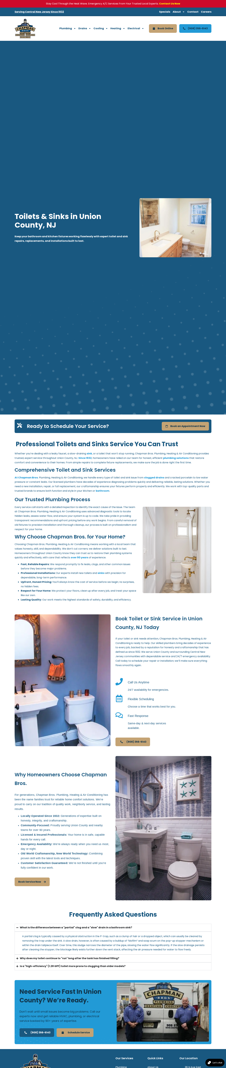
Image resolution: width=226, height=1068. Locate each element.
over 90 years (79, 557)
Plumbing (65, 28)
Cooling (98, 28)
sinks (101, 573)
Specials (164, 12)
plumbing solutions (176, 458)
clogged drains (154, 477)
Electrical (134, 28)
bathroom (102, 491)
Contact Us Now (169, 3)
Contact (192, 12)
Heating (115, 28)
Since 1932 (85, 458)
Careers (206, 12)
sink (89, 453)
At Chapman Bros (26, 477)
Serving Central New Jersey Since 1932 (39, 12)
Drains (82, 28)
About (177, 12)
